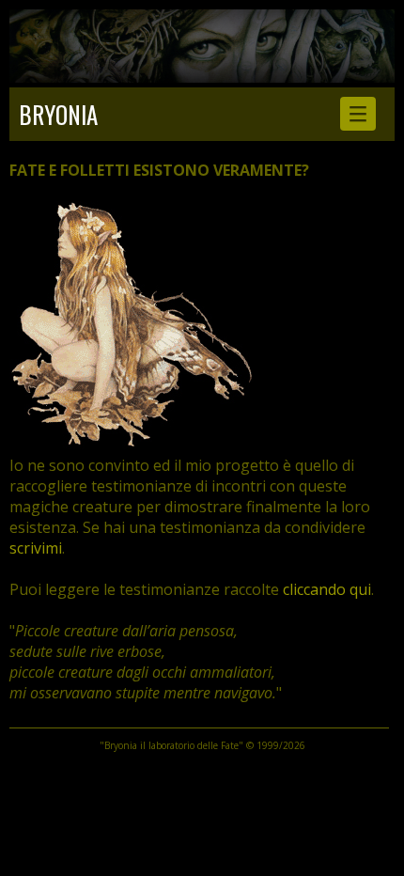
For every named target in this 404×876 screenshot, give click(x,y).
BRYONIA (58, 114)
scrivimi (35, 548)
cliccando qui (327, 589)
